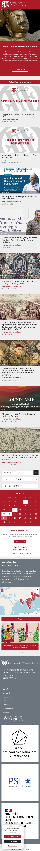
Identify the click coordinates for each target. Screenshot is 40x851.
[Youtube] (15, 718)
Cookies (30, 847)
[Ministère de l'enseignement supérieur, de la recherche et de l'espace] (20, 821)
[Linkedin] (21, 718)
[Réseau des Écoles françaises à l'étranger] (20, 743)
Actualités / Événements (20, 82)
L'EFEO (5, 689)
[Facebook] (5, 718)
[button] (29, 603)
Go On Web (26, 849)
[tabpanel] (20, 637)
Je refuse (13, 842)
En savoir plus (20, 69)
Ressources (7, 705)
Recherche (7, 697)
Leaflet (21, 614)
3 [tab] (23, 652)
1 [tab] (17, 652)
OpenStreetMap (29, 614)
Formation (7, 701)
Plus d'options (12, 846)
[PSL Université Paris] (20, 782)
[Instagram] (10, 718)
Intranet (6, 713)
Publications (8, 709)
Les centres (7, 693)
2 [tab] (20, 652)
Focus (20, 619)
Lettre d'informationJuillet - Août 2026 (20, 548)
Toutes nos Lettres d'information (20, 553)
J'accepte (14, 837)
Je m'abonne (20, 541)
